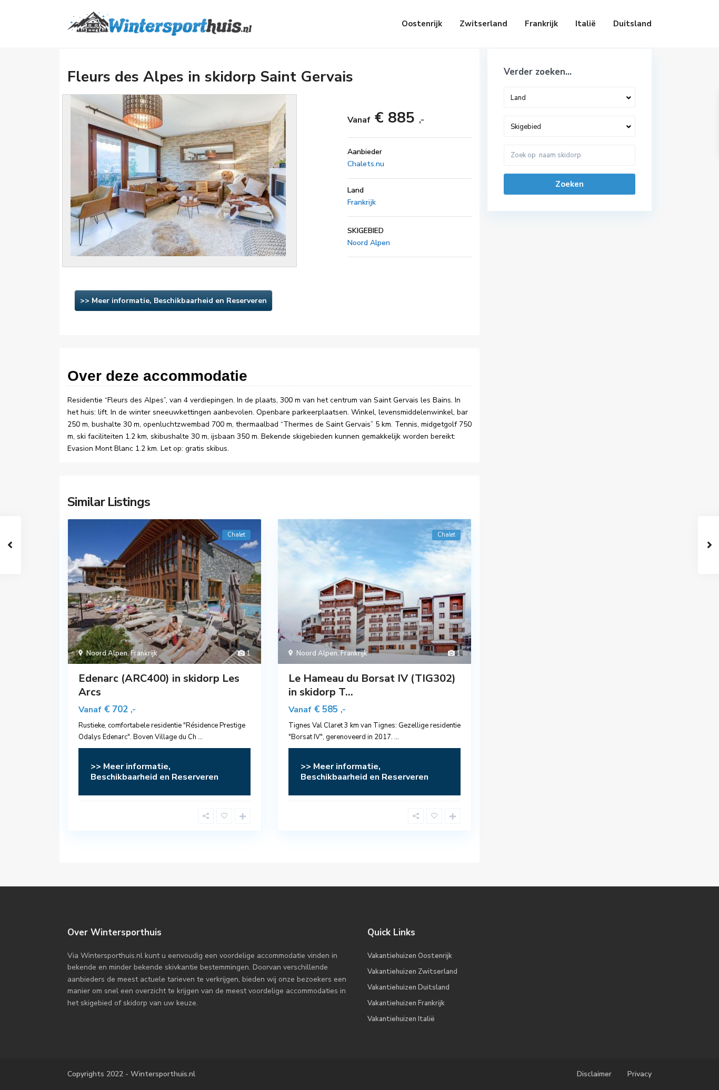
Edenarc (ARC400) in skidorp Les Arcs (158, 685)
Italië (585, 23)
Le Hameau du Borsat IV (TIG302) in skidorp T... (372, 685)
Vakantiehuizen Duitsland (408, 987)
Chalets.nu (365, 164)
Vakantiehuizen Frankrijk (406, 1003)
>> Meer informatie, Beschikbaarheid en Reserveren (173, 301)
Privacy (639, 1074)
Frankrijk (541, 23)
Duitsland (632, 23)
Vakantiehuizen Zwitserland (412, 971)
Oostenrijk (422, 23)
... (200, 737)
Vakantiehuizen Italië (401, 1019)
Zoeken (569, 184)
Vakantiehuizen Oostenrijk (409, 956)
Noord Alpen (368, 243)
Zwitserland (483, 23)
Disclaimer (594, 1074)
